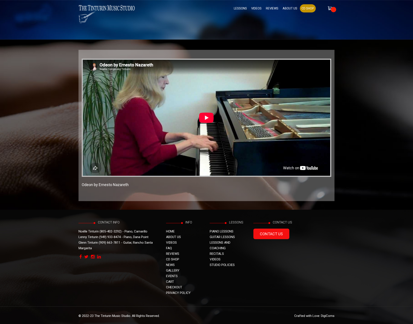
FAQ (169, 248)
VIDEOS (256, 8)
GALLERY (172, 270)
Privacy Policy (178, 293)
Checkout (174, 287)
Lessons (240, 8)
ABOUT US (173, 237)
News (170, 265)
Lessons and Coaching (220, 245)
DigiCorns (327, 316)
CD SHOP (308, 8)
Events (172, 276)
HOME (170, 231)
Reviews (272, 8)
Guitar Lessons (222, 237)
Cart (170, 282)
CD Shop (172, 259)
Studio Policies (222, 265)
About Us (290, 8)
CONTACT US (271, 234)
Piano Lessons (221, 231)
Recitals (217, 254)
